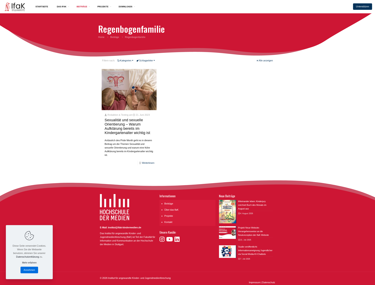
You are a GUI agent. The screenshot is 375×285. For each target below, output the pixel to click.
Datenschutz (268, 282)
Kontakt (168, 222)
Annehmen (29, 270)
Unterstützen (362, 6)
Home (101, 37)
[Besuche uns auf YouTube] (170, 239)
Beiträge (114, 37)
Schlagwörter (146, 60)
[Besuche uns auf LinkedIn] (177, 239)
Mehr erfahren (29, 262)
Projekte (168, 216)
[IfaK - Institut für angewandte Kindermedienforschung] (14, 6)
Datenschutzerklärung (27, 257)
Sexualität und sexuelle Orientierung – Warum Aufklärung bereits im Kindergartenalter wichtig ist (127, 126)
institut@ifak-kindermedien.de (124, 227)
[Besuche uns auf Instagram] (163, 239)
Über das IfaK (171, 210)
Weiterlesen (148, 163)
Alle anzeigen (266, 60)
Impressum (254, 282)
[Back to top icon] (361, 279)
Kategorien (125, 60)
